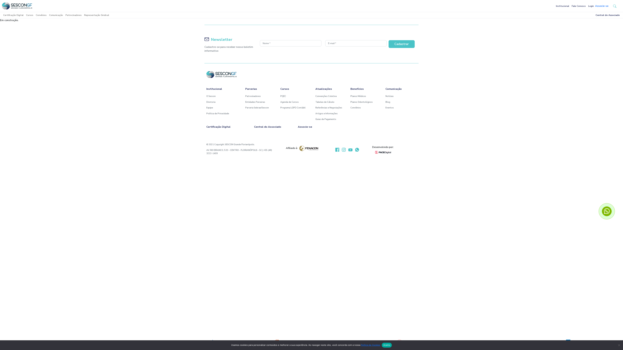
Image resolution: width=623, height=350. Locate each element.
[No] (619, 345)
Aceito (386, 345)
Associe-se (601, 6)
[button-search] (614, 6)
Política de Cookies (370, 345)
